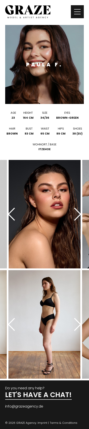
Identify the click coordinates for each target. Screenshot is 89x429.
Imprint (42, 423)
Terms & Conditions (63, 423)
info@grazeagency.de (24, 406)
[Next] (76, 214)
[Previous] (13, 214)
